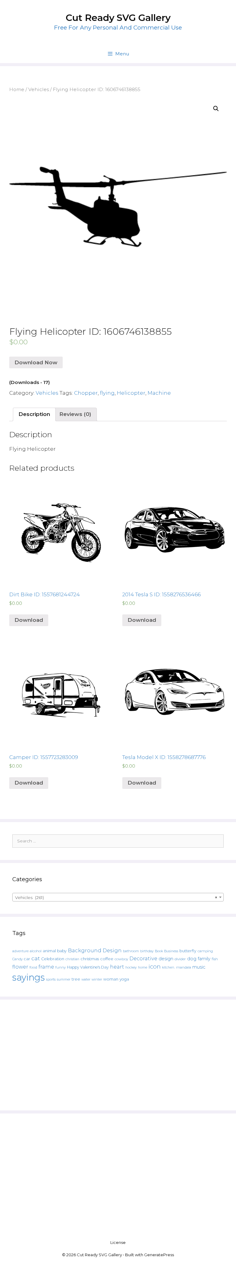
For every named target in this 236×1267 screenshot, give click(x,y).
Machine (159, 393)
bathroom (131, 951)
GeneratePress (159, 1254)
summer (63, 979)
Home (16, 89)
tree (76, 979)
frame (46, 967)
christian (72, 959)
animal (49, 951)
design (166, 958)
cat (35, 958)
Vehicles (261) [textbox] (116, 897)
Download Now (35, 362)
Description (34, 414)
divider (180, 959)
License (118, 1242)
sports (51, 979)
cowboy (121, 959)
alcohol (35, 951)
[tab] (34, 415)
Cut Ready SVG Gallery (118, 17)
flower (20, 967)
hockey (131, 967)
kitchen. (168, 967)
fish (215, 959)
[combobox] (118, 897)
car (27, 959)
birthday (147, 951)
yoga (124, 979)
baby (62, 951)
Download (28, 620)
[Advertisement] (118, 1055)
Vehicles (38, 89)
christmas (90, 958)
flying (107, 393)
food (33, 967)
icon (154, 966)
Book (159, 951)
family (204, 958)
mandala (183, 967)
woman (110, 979)
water (85, 979)
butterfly (187, 951)
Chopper (86, 393)
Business (171, 951)
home (142, 967)
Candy (17, 959)
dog (191, 958)
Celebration (52, 959)
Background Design (95, 950)
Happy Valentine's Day (88, 967)
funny (60, 967)
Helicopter (131, 393)
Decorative (143, 958)
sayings (28, 977)
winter (97, 979)
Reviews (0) (75, 414)
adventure (20, 951)
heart (117, 967)
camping (205, 951)
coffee (106, 958)
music (198, 967)
